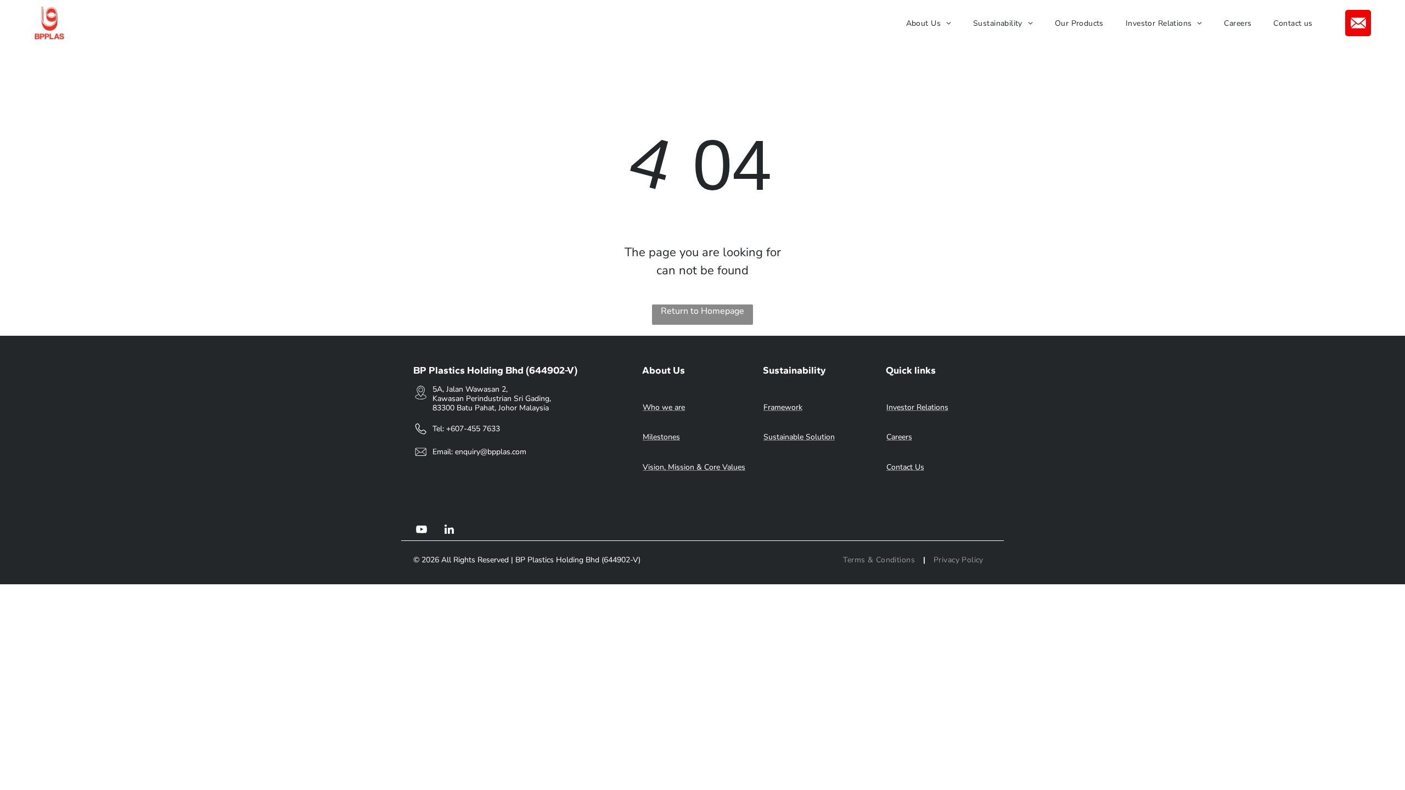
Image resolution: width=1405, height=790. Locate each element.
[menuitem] (928, 23)
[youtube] (421, 530)
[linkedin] (449, 530)
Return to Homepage (702, 311)
